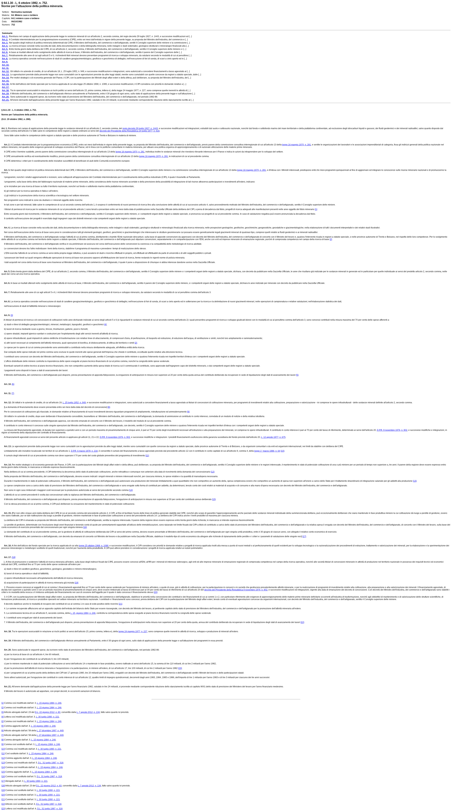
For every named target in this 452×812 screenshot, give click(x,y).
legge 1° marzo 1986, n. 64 (267, 451)
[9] (188, 412)
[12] (212, 472)
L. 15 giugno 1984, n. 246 (49, 703)
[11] (147, 455)
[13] (415, 481)
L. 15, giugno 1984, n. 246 (83, 613)
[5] (297, 375)
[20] (155, 592)
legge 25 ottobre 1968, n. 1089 (93, 545)
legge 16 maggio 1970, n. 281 (296, 144)
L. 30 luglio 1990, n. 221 (47, 717)
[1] (316, 209)
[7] (13, 393)
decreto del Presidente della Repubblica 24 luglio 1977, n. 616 (130, 131)
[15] (214, 499)
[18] (13, 557)
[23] (180, 668)
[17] (304, 536)
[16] (85, 527)
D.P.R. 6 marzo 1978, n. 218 (84, 451)
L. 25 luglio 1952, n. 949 (74, 402)
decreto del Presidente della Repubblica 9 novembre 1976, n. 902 (235, 590)
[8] (109, 407)
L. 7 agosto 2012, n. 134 (88, 712)
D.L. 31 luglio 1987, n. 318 (50, 762)
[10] (282, 451)
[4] (105, 324)
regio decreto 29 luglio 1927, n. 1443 (140, 128)
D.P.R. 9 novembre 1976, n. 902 (392, 430)
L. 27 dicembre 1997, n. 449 (50, 730)
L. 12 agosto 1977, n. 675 (273, 437)
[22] (302, 622)
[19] (76, 582)
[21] (120, 604)
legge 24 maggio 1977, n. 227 (132, 631)
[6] (13, 384)
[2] (331, 239)
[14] (131, 490)
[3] (12, 315)
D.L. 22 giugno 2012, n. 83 (47, 712)
